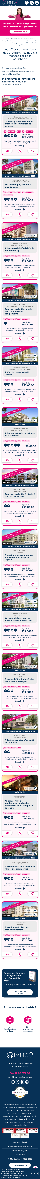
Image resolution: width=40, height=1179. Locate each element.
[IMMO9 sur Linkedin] (27, 1082)
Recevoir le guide (20, 992)
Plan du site (20, 1155)
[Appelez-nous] (20, 151)
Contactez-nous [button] (20, 1165)
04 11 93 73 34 (20, 1073)
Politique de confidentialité (20, 1146)
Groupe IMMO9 (20, 1142)
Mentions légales (20, 1150)
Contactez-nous (20, 32)
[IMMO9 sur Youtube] (22, 1082)
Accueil (7, 39)
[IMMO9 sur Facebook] (13, 1082)
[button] (32, 3)
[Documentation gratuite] (7, 151)
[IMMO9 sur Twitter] (17, 1082)
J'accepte (33, 1173)
